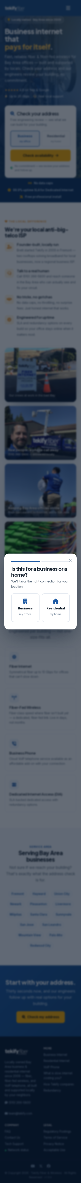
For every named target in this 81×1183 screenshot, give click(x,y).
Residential (55, 611)
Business (25, 611)
